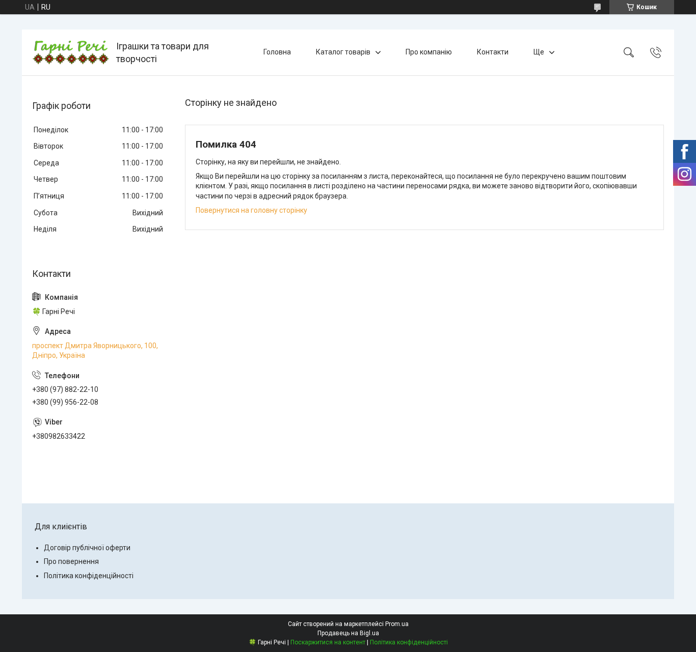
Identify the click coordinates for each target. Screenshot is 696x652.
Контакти (492, 52)
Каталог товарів (343, 52)
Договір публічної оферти (87, 548)
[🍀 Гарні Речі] (70, 52)
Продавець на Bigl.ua (348, 633)
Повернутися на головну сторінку (251, 210)
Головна (277, 52)
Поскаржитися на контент (327, 642)
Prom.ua (397, 624)
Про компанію (429, 52)
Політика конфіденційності (88, 576)
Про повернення (71, 561)
